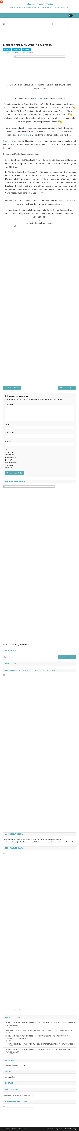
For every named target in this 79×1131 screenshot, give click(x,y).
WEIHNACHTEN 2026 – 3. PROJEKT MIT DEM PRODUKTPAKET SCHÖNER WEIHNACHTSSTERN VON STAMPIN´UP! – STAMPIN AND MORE (37, 1037)
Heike (17, 52)
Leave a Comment (27, 52)
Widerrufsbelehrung (70, 1129)
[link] (38, 98)
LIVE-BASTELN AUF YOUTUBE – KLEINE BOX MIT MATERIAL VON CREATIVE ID (13, 388)
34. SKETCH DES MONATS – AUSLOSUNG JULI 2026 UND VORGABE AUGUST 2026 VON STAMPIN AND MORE (40, 1044)
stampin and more (39, 4)
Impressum (59, 1129)
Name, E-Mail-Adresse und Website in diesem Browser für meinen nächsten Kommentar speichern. (11, 460)
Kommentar (9, 404)
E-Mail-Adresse (10, 433)
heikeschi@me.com (9, 650)
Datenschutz (49, 1129)
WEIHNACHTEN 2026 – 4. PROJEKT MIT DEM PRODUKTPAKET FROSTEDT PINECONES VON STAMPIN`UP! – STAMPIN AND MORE (40, 1024)
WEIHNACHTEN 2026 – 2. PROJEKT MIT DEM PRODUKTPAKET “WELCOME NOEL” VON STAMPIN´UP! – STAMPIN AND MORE (38, 1051)
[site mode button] (71, 15)
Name (7, 424)
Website (8, 441)
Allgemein (7, 49)
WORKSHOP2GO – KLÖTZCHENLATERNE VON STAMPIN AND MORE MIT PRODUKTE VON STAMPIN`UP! (38, 1030)
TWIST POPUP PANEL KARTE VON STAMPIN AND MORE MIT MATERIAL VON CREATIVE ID (67, 388)
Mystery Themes (21, 1129)
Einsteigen (26, 49)
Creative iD (16, 49)
